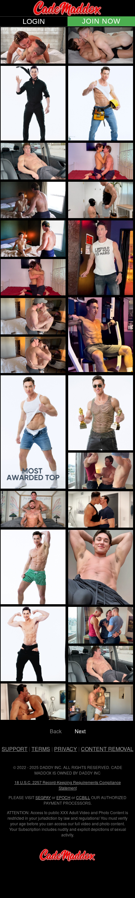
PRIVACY (65, 749)
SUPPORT (15, 749)
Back (56, 731)
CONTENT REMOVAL (107, 749)
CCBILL (83, 797)
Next (80, 731)
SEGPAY (43, 797)
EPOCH (63, 797)
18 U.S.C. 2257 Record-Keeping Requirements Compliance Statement (67, 785)
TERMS (40, 749)
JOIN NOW (101, 21)
